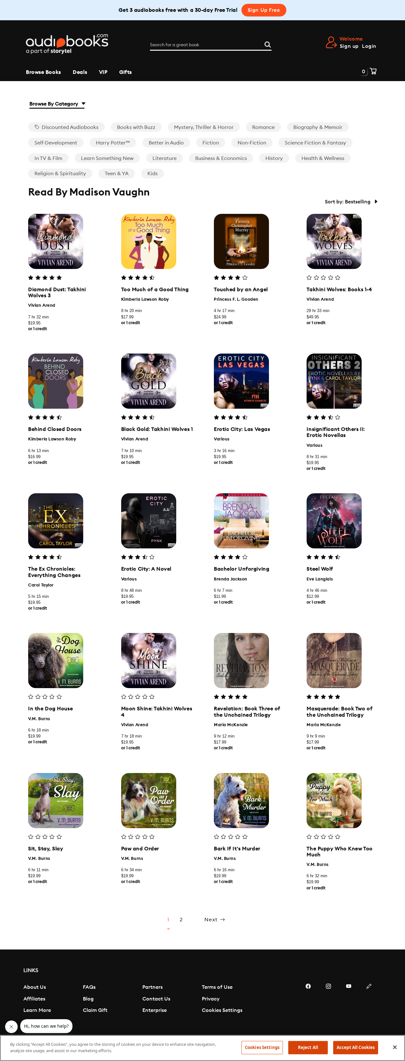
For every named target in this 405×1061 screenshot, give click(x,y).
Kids (152, 173)
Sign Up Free (264, 10)
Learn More (37, 1010)
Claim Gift (95, 1010)
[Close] (395, 1047)
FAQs (89, 987)
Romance (263, 127)
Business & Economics (221, 158)
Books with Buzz (136, 127)
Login (369, 46)
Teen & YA (116, 173)
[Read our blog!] (369, 1005)
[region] (202, 1048)
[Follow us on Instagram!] (328, 1005)
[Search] (268, 43)
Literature (165, 158)
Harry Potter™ (113, 142)
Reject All (308, 1047)
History (274, 158)
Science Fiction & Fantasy (315, 142)
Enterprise (154, 1010)
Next (212, 919)
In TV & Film (48, 158)
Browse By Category (54, 103)
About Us (34, 987)
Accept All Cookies (356, 1047)
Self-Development (55, 142)
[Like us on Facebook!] (308, 1005)
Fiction (210, 142)
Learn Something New (107, 158)
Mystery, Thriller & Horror (204, 127)
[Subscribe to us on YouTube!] (349, 1005)
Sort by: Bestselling (348, 201)
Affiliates (34, 998)
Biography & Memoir (317, 127)
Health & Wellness (323, 158)
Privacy (211, 998)
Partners (152, 987)
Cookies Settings (222, 1010)
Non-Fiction (252, 142)
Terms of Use (217, 987)
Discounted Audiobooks (69, 127)
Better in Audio (166, 142)
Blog (88, 998)
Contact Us (156, 998)
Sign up (349, 46)
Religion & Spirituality (60, 173)
